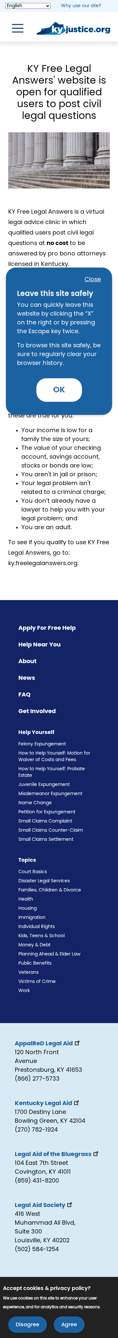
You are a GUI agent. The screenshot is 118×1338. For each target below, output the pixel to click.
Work (24, 990)
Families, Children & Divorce (49, 890)
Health (25, 899)
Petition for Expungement (46, 812)
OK (59, 390)
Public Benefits (34, 963)
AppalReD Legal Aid (44, 1044)
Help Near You (39, 645)
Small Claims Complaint (45, 821)
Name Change (35, 803)
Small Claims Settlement (45, 839)
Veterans (28, 972)
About (27, 661)
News (26, 678)
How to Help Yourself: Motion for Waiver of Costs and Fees (54, 756)
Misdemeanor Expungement (50, 793)
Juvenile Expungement (44, 784)
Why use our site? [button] (81, 6)
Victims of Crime (37, 981)
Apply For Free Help (47, 628)
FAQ (24, 695)
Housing (27, 908)
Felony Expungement (42, 744)
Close (93, 280)
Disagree (27, 1324)
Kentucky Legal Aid (43, 1103)
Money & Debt (34, 945)
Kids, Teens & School (41, 936)
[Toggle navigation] (14, 28)
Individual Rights (36, 926)
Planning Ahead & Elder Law (49, 954)
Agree (69, 1324)
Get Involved (37, 711)
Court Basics (32, 872)
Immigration (32, 917)
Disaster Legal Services (44, 881)
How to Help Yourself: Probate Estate (51, 772)
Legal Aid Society (40, 1205)
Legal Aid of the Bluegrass (53, 1154)
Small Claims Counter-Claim (50, 830)
